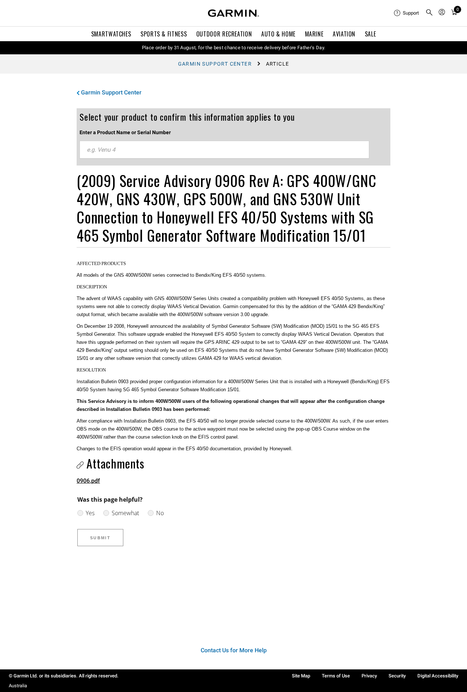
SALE (370, 34)
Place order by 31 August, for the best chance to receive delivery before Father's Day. (233, 47)
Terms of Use (336, 676)
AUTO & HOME (278, 34)
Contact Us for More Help (234, 650)
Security (397, 676)
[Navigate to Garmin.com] (233, 13)
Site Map (301, 676)
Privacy (369, 676)
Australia (18, 685)
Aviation (344, 34)
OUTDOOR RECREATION (224, 34)
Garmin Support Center (215, 64)
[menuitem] (407, 13)
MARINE (314, 34)
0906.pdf (88, 480)
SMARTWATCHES (111, 34)
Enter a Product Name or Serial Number (125, 132)
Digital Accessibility (437, 676)
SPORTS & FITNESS (163, 34)
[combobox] (224, 150)
